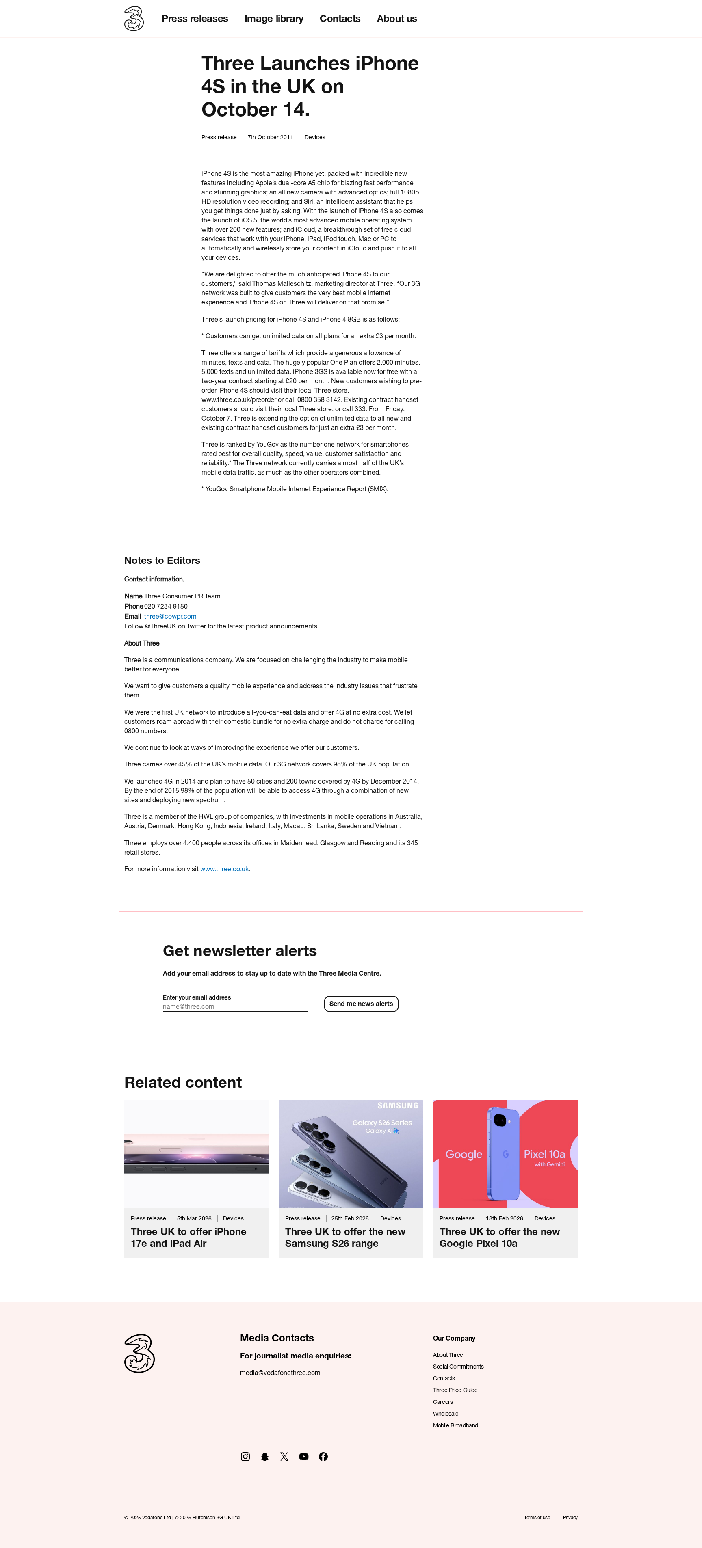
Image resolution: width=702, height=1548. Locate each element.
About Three (448, 1354)
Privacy (570, 1517)
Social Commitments (458, 1366)
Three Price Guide (455, 1389)
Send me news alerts (361, 1003)
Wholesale (446, 1413)
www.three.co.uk (224, 868)
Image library (274, 18)
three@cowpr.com (170, 616)
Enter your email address (197, 997)
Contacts (340, 18)
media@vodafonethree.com (280, 1372)
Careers (443, 1401)
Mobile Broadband (455, 1425)
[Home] (139, 1362)
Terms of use (537, 1517)
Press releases (195, 18)
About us (397, 18)
